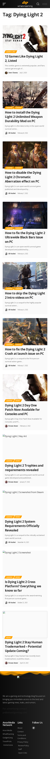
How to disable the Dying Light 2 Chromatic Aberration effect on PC (23, 176)
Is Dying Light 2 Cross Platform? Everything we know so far (23, 586)
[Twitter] (33, 727)
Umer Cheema (13, 73)
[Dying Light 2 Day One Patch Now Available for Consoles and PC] (25, 387)
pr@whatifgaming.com (15, 712)
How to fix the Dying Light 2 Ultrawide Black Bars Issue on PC (25, 237)
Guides (18, 108)
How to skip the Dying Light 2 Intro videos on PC (25, 295)
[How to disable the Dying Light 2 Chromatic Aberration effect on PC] (25, 154)
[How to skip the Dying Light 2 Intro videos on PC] (25, 275)
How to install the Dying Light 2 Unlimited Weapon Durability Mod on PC (24, 116)
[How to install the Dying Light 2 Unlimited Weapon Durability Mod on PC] (25, 94)
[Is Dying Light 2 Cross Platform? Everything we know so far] (25, 564)
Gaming (9, 108)
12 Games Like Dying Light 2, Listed (24, 58)
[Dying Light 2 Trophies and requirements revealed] (25, 447)
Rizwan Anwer (13, 426)
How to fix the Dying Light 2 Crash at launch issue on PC (25, 351)
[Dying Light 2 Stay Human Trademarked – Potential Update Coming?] (25, 624)
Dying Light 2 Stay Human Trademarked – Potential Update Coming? (23, 646)
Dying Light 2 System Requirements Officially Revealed (22, 525)
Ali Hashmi (12, 133)
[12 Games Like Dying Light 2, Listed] (25, 38)
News (18, 400)
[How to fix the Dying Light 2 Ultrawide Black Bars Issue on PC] (25, 215)
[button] (5, 4)
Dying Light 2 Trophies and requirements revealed (24, 467)
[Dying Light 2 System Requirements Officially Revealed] (25, 503)
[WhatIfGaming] (25, 4)
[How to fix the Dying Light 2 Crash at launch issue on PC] (25, 331)
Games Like (10, 52)
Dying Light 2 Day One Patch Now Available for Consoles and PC (22, 409)
